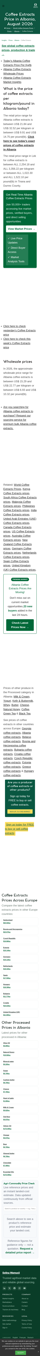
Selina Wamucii (11, 1272)
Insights (4, 40)
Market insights (8, 1299)
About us (25, 1299)
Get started (6, 1324)
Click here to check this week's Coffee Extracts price (17, 343)
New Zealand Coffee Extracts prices (17, 544)
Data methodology (9, 1320)
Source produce (8, 1306)
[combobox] (20, 1208)
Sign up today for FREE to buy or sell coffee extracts (19, 829)
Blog (23, 1310)
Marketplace (7, 1302)
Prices (9, 31)
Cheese (24, 704)
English (15, 1337)
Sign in (4, 1328)
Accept (20, 1353)
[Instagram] (19, 1288)
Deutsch (30, 1337)
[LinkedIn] (4, 1288)
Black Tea (24, 713)
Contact (25, 1306)
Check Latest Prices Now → (20, 625)
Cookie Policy (27, 1328)
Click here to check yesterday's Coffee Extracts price (19, 330)
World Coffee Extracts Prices (23, 28)
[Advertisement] (20, 294)
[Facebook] (14, 1288)
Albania (16, 31)
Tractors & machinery (10, 1310)
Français (23, 1337)
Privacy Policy (27, 1320)
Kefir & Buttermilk (22, 700)
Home (8, 28)
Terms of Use (27, 1324)
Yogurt (7, 700)
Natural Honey (11, 709)
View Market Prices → (21, 228)
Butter (14, 704)
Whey (6, 704)
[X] (9, 1288)
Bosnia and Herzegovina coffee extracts (19, 745)
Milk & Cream (21, 696)
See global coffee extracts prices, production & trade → (18, 50)
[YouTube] (24, 1288)
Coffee (25, 709)
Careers (25, 1302)
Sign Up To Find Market (20, 811)
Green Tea (9, 713)
